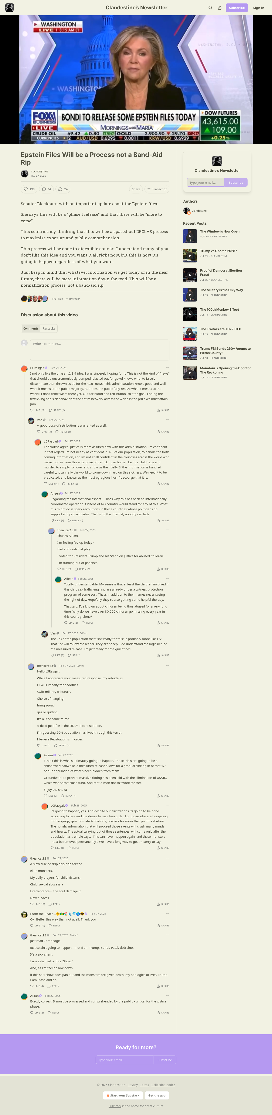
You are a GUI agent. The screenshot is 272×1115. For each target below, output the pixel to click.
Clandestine (39, 171)
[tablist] (39, 328)
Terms (144, 1085)
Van (39, 420)
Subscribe (237, 8)
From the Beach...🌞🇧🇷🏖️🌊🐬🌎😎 (57, 914)
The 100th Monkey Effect (219, 309)
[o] (190, 236)
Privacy (133, 1085)
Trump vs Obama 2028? (218, 251)
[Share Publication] (219, 7)
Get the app (157, 1095)
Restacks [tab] (49, 328)
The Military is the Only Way (221, 290)
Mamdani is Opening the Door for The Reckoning (225, 370)
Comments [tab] (30, 328)
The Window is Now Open (219, 231)
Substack (115, 1106)
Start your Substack (124, 1095)
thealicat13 (65, 530)
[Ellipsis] (167, 367)
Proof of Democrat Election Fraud (221, 272)
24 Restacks (72, 299)
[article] (217, 236)
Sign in (258, 8)
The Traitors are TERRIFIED (220, 329)
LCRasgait (37, 368)
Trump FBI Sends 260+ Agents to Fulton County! (225, 351)
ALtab (34, 996)
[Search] (210, 7)
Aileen (55, 493)
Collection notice (163, 1085)
